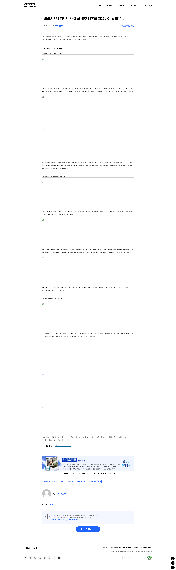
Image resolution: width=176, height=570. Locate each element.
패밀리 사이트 (127, 558)
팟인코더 (93, 481)
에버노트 (86, 481)
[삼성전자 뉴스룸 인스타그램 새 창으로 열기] (30, 558)
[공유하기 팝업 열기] (173, 563)
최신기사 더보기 (87, 529)
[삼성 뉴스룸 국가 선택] (150, 5)
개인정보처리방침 (127, 548)
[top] (173, 567)
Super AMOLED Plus (58, 481)
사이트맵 (104, 548)
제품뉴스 (109, 6)
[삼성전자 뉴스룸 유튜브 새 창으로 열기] (25, 558)
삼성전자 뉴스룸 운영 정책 (114, 548)
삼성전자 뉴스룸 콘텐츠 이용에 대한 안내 (142, 548)
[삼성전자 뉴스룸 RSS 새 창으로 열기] (54, 558)
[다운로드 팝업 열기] (173, 558)
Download (124, 25)
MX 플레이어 (46, 481)
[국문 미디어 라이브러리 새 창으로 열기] (49, 558)
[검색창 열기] (146, 5)
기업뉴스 (98, 6)
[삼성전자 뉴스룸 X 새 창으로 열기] (40, 558)
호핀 (99, 481)
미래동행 (121, 6)
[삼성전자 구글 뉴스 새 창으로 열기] (59, 558)
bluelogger (59, 26)
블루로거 (79, 481)
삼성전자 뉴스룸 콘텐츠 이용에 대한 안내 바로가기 (65, 520)
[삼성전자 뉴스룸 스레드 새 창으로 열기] (45, 558)
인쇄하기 (132, 25)
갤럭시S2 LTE (71, 481)
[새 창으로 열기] (149, 558)
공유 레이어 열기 (128, 25)
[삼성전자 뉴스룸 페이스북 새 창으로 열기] (35, 558)
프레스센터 (133, 6)
